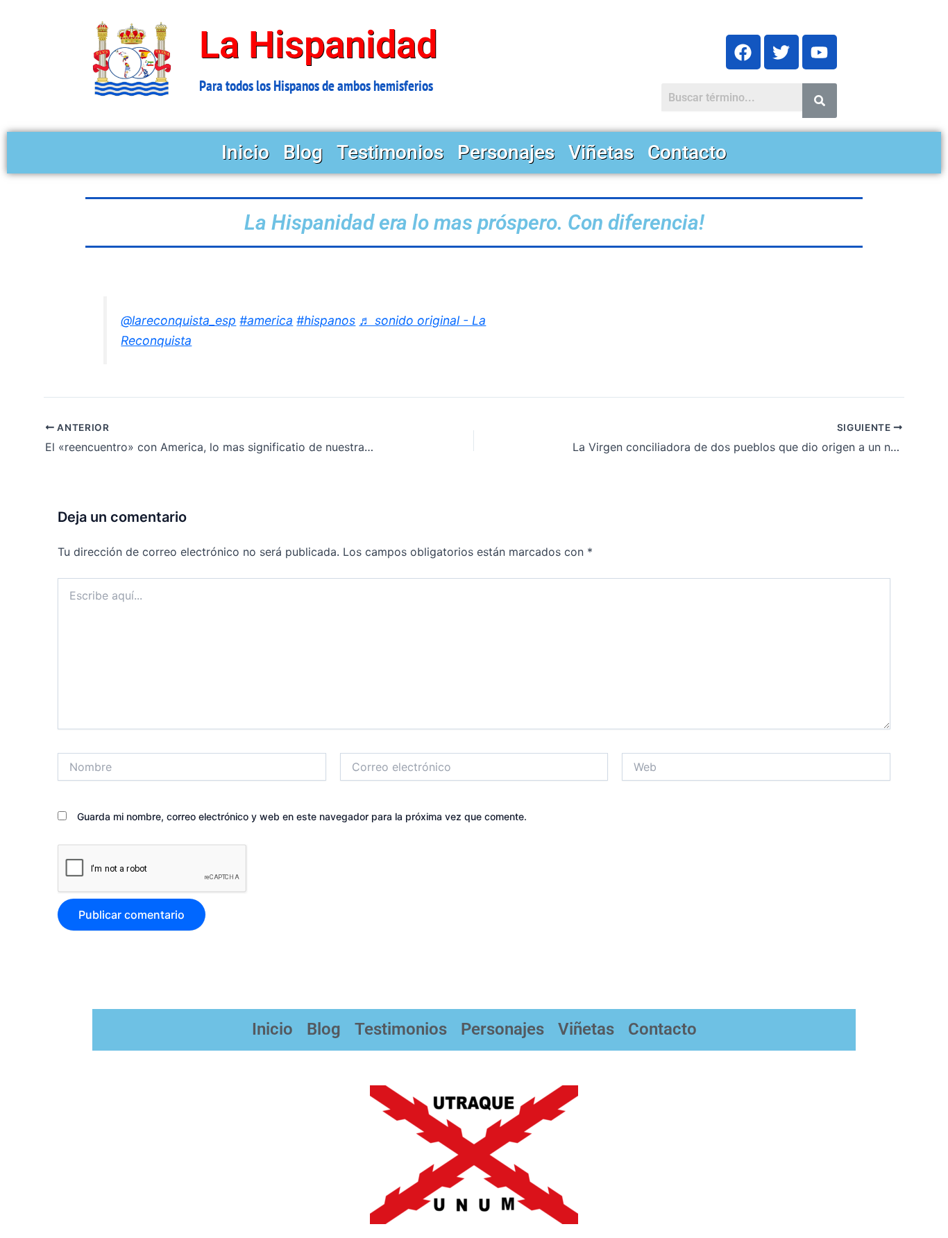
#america (266, 320)
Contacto (687, 152)
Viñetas (601, 152)
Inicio (245, 152)
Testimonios (390, 152)
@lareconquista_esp (178, 320)
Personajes (506, 152)
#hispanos (325, 320)
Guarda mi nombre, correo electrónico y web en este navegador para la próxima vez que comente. (302, 816)
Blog (303, 152)
